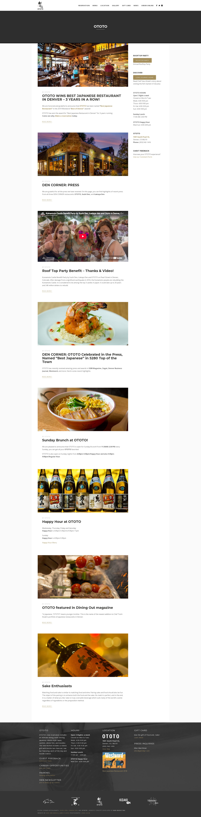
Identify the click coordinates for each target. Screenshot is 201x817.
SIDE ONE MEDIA (52, 813)
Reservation (84, 5)
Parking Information (47, 775)
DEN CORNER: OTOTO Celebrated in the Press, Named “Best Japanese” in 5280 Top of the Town (82, 358)
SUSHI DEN (64, 810)
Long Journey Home (144, 77)
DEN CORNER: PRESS (60, 185)
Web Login (86, 813)
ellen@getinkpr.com (142, 751)
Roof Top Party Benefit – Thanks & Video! (78, 271)
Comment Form (45, 761)
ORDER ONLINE (147, 5)
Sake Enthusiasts (57, 686)
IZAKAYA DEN (73, 810)
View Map (106, 749)
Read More (47, 121)
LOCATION (104, 5)
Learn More (138, 738)
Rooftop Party (142, 60)
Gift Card (126, 5)
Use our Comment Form (142, 157)
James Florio (65, 813)
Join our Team (45, 768)
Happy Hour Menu (49, 542)
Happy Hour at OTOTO (61, 522)
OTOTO (83, 106)
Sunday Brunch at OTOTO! (65, 440)
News (136, 5)
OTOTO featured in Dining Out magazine (77, 608)
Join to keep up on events (49, 783)
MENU (95, 5)
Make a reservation (63, 116)
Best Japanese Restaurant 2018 (114, 771)
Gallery (115, 5)
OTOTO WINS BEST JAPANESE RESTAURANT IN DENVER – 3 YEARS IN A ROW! (81, 97)
